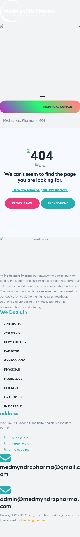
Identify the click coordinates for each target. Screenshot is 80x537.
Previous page (22, 203)
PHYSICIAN (12, 369)
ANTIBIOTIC (12, 324)
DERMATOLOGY (15, 342)
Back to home (58, 203)
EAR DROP (11, 351)
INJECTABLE (13, 406)
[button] (58, 107)
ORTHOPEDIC (13, 397)
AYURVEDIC (12, 333)
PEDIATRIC (11, 388)
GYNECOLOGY (14, 360)
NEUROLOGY (13, 379)
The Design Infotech (34, 520)
